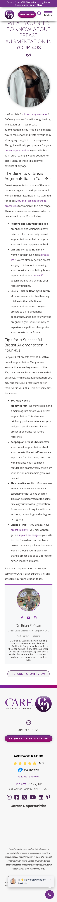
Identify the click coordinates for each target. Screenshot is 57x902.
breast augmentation (36, 114)
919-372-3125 (28, 730)
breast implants (20, 530)
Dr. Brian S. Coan (28, 625)
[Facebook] (16, 797)
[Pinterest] (48, 797)
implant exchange (29, 535)
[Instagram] (9, 797)
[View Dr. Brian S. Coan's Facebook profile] (21, 617)
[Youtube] (33, 797)
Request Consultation (28, 738)
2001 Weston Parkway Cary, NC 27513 (28, 789)
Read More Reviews (28, 776)
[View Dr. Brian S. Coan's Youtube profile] (28, 617)
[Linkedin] (41, 797)
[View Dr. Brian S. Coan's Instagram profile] (35, 617)
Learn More (36, 5)
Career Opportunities (28, 806)
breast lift (38, 275)
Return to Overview (28, 674)
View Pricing (27, 14)
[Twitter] (24, 796)
